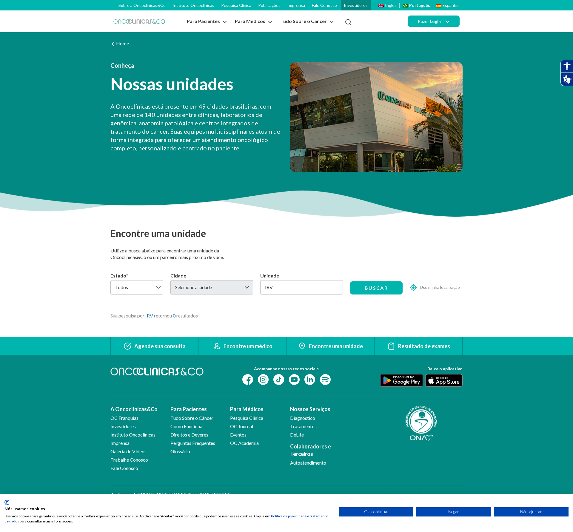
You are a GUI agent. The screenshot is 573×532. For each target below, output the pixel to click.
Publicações (269, 5)
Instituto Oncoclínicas (193, 5)
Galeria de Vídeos (128, 451)
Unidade (269, 275)
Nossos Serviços (310, 409)
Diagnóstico (302, 418)
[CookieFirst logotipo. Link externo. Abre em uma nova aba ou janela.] (6, 502)
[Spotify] (325, 379)
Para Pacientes (188, 409)
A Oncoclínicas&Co (134, 409)
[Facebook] (247, 379)
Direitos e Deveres (189, 434)
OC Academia (244, 443)
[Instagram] (263, 379)
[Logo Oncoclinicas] (139, 21)
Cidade (178, 275)
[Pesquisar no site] (348, 22)
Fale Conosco (324, 5)
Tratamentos (303, 426)
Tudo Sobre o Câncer (191, 418)
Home (122, 43)
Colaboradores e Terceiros (310, 450)
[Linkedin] (309, 379)
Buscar (376, 288)
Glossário (180, 451)
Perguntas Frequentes (192, 443)
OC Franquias (124, 418)
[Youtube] (294, 379)
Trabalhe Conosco (129, 459)
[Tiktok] (278, 379)
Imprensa (296, 5)
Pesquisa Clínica (236, 5)
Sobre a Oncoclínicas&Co (142, 5)
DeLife (297, 434)
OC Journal (241, 426)
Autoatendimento (308, 462)
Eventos (238, 434)
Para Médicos (247, 409)
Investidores (356, 5)
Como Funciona (186, 426)
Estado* (119, 275)
